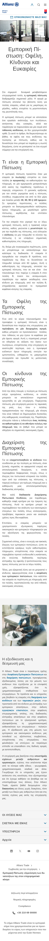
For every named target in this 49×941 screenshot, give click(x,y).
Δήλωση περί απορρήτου (24, 893)
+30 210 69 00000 (27, 913)
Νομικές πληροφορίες (24, 899)
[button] (32, 4)
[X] (20, 851)
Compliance (24, 906)
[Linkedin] (11, 851)
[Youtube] (28, 851)
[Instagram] (37, 851)
